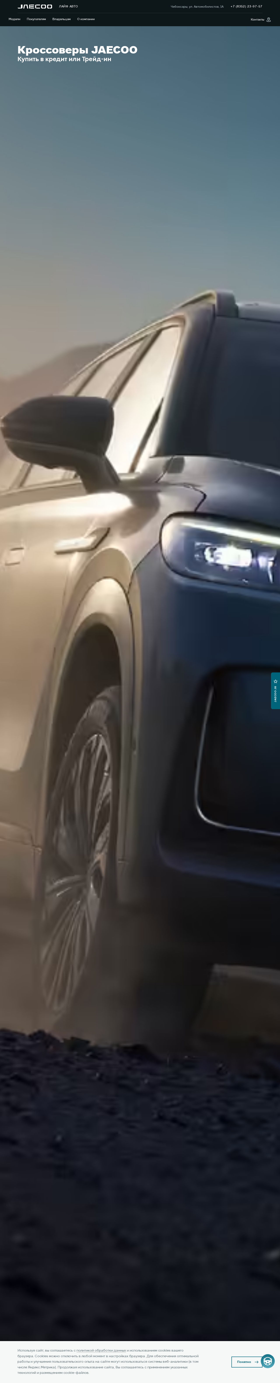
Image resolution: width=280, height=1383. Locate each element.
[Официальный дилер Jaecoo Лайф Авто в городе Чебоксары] (35, 7)
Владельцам (61, 19)
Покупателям (36, 19)
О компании (86, 19)
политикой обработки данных (101, 1350)
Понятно (244, 1362)
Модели (14, 19)
